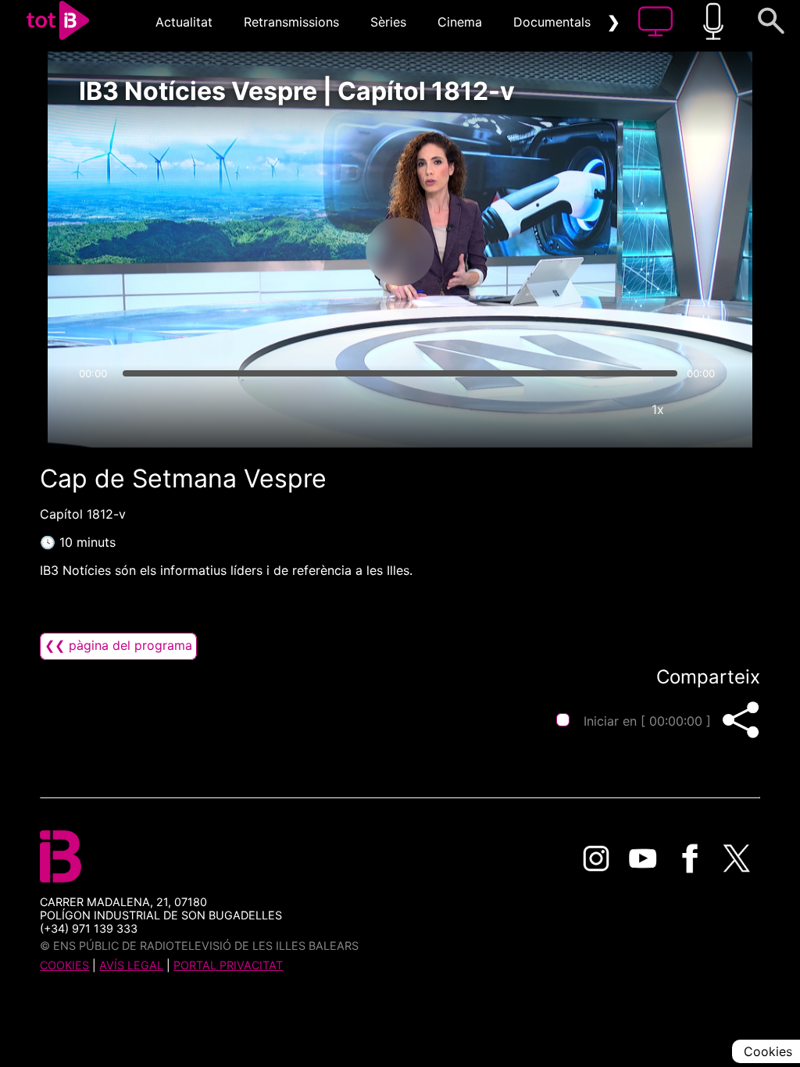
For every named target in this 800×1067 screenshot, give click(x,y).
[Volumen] (95, 409)
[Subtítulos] (564, 409)
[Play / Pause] (400, 251)
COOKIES (64, 965)
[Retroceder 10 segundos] (318, 251)
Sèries (388, 22)
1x (658, 409)
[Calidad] (611, 409)
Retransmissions (291, 22)
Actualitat (183, 22)
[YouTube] (643, 858)
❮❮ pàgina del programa (118, 645)
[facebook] (689, 858)
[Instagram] (596, 858)
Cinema (460, 22)
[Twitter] (736, 858)
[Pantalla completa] (704, 409)
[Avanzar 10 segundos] (482, 251)
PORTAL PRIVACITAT (228, 965)
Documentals (552, 22)
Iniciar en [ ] (647, 721)
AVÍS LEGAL (131, 965)
